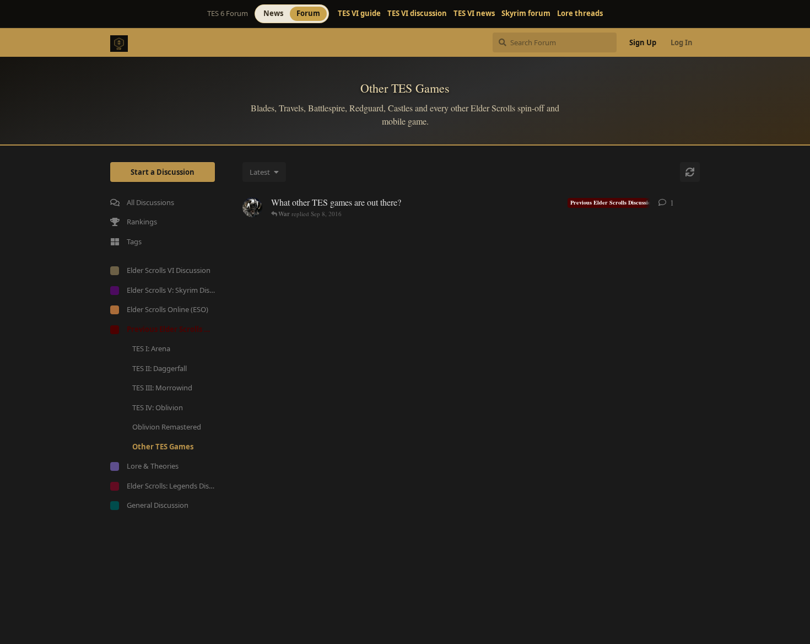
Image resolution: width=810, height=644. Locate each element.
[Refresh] (690, 172)
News (273, 13)
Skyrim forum (525, 13)
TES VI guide (359, 13)
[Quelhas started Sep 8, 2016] (252, 207)
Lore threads (580, 13)
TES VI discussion (417, 13)
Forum (308, 13)
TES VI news (474, 13)
